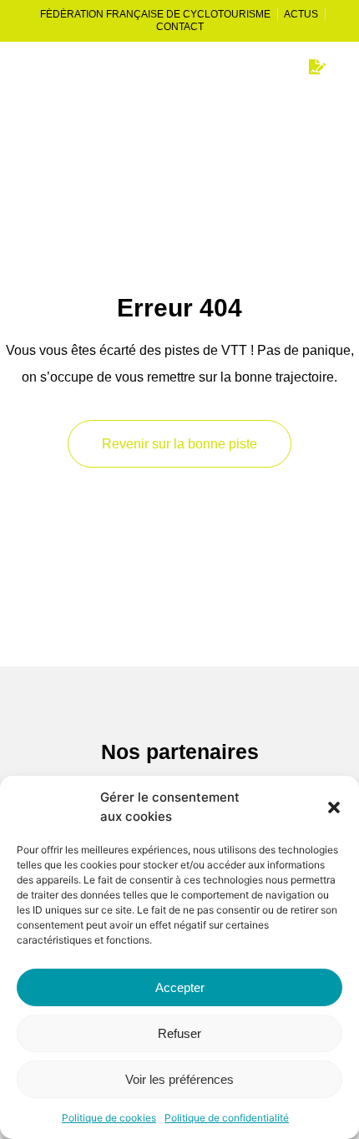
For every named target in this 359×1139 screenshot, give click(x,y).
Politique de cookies (109, 1117)
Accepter (180, 987)
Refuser (179, 1033)
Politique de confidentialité (226, 1117)
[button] (334, 807)
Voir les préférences (179, 1079)
